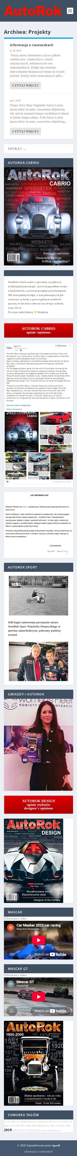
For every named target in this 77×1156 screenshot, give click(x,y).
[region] (38, 745)
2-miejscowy (42, 1122)
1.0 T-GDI (15, 1126)
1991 (52, 1126)
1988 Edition (43, 1126)
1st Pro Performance (51, 1130)
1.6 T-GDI (63, 1122)
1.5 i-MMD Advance (25, 1122)
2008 (33, 1126)
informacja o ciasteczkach (32, 45)
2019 (8, 1130)
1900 (28, 1126)
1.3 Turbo (60, 1126)
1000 (68, 1126)
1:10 (27, 1130)
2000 (13, 1122)
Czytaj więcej (25, 85)
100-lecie (53, 1122)
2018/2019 (35, 1130)
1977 (22, 1126)
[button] (38, 745)
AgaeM (56, 1145)
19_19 (7, 1122)
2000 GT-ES (18, 1130)
